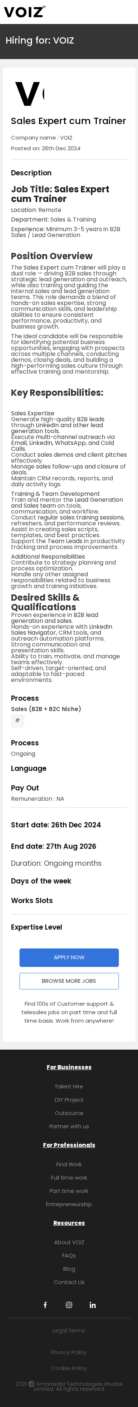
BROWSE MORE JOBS (69, 981)
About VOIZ (69, 1242)
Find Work (69, 1164)
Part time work (69, 1191)
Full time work (69, 1177)
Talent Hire (69, 1086)
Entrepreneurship (69, 1204)
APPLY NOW (69, 957)
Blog (69, 1269)
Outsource (69, 1113)
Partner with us (69, 1126)
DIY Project (69, 1100)
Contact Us (69, 1282)
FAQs (69, 1255)
